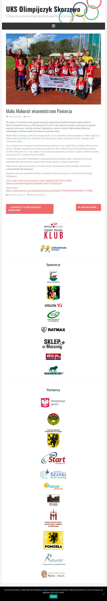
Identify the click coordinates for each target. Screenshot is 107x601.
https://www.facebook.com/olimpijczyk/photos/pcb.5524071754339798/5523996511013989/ (49, 191)
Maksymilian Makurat (37, 195)
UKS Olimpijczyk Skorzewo (43, 9)
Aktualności (12, 195)
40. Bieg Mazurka (88, 207)
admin (27, 117)
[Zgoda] (103, 594)
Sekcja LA (21, 195)
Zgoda (53, 596)
